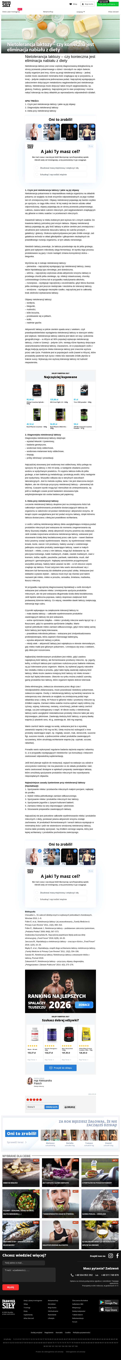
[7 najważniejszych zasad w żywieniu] (60, 1203)
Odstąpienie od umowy (75, 1352)
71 (56, 1343)
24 (60, 1339)
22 (55, 1339)
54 (16, 1343)
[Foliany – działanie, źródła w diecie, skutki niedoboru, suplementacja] (20, 1203)
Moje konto (52, 1308)
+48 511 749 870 (110, 1275)
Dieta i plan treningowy (11, 11)
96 (115, 1343)
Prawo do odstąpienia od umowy (49, 1352)
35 (86, 1339)
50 (6, 1343)
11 (29, 1339)
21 (53, 1339)
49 (4, 1343)
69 (51, 1343)
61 (32, 1343)
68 (49, 1343)
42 (102, 1339)
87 (94, 1343)
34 (83, 1339)
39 (95, 1339)
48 (116, 1339)
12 (31, 1339)
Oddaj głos (52, 1107)
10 (27, 1339)
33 (81, 1339)
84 (86, 1343)
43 (105, 1339)
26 (64, 1339)
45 (109, 1339)
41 (100, 1339)
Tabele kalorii (77, 1315)
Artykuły (80, 12)
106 (69, 1346)
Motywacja (76, 1308)
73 (60, 1343)
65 (42, 1343)
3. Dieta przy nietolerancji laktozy (40, 111)
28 (69, 1339)
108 (76, 1346)
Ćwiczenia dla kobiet (80, 1300)
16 (41, 1339)
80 (77, 1343)
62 (34, 1343)
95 (112, 1343)
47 (114, 1339)
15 (38, 1339)
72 (58, 1343)
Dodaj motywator (78, 1311)
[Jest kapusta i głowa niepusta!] (60, 1172)
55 (18, 1343)
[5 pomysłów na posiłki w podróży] (100, 1172)
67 (46, 1343)
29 (72, 1339)
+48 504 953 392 (84, 1275)
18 (46, 1339)
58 (25, 1343)
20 (50, 1339)
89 (98, 1343)
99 (47, 1346)
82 (82, 1343)
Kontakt (59, 1332)
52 (11, 1343)
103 (59, 1346)
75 (65, 1343)
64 (39, 1343)
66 (44, 1343)
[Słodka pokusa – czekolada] (100, 1203)
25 (62, 1339)
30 (74, 1339)
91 (103, 1343)
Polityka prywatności (81, 1332)
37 (90, 1339)
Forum (74, 1322)
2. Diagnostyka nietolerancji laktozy (41, 107)
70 (53, 1343)
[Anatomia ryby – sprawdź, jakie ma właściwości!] (20, 1234)
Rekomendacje (78, 1318)
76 (68, 1343)
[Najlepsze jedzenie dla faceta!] (60, 1234)
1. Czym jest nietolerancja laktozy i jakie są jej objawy (50, 104)
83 (84, 1343)
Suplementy (28, 1315)
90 (101, 1343)
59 (27, 1343)
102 (56, 1346)
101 (53, 1346)
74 (63, 1343)
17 (43, 1339)
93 (108, 1343)
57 (23, 1343)
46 (112, 1339)
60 (30, 1343)
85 (89, 1343)
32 (79, 1339)
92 (105, 1343)
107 (72, 1346)
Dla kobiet (52, 1304)
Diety (26, 1311)
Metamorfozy (48, 12)
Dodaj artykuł (36, 1332)
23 (57, 1339)
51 (8, 1343)
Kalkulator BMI (77, 1304)
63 (37, 1343)
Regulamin (49, 1332)
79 (75, 1343)
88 (96, 1343)
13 (34, 1339)
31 (76, 1339)
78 (72, 1343)
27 (67, 1339)
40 (98, 1339)
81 (79, 1343)
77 (70, 1343)
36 (88, 1339)
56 (20, 1343)
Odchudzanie (53, 1311)
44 (107, 1339)
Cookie (68, 1332)
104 (62, 1346)
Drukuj (71, 1107)
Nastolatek (52, 1315)
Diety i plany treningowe (33, 1300)
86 (91, 1343)
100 (49, 1346)
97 (117, 1343)
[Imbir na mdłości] (20, 1172)
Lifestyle (51, 1318)
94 (110, 1343)
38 (93, 1339)
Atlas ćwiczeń (113, 12)
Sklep (26, 1304)
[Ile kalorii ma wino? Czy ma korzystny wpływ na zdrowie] (100, 1234)
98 (44, 1346)
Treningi (27, 1308)
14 (36, 1339)
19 (48, 1339)
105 (66, 1346)
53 (13, 1343)
